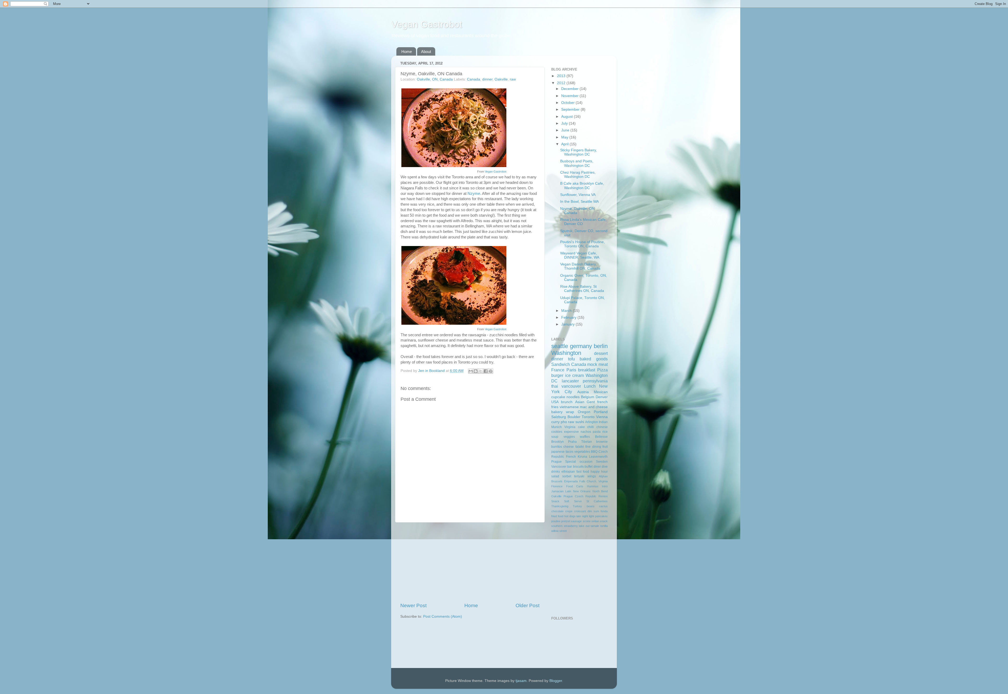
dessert (601, 353)
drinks (555, 471)
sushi (579, 422)
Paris (571, 369)
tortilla (604, 525)
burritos (556, 447)
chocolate (557, 511)
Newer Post (413, 605)
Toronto (588, 417)
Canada (473, 79)
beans (591, 506)
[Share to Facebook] (485, 371)
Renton (603, 496)
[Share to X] (480, 371)
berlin (601, 346)
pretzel (565, 521)
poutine (555, 521)
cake (581, 427)
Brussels (557, 481)
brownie (602, 442)
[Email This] (470, 371)
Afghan (603, 476)
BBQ (594, 451)
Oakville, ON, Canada (435, 79)
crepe (569, 511)
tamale (595, 525)
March (567, 311)
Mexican (601, 392)
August (567, 117)
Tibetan (586, 442)
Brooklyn (557, 442)
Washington (566, 353)
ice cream (574, 375)
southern (557, 525)
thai (554, 386)
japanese (558, 451)
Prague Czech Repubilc (580, 496)
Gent (591, 402)
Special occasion (578, 461)
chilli (590, 427)
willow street (559, 530)
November (570, 96)
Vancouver (558, 466)
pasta (597, 432)
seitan (595, 521)
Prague (556, 461)
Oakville (501, 79)
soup (554, 437)
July (565, 123)
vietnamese (569, 407)
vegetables (582, 451)
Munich (556, 427)
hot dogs (570, 516)
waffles (585, 437)
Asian (579, 402)
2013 (561, 76)
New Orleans (582, 491)
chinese (602, 427)
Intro (605, 486)
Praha (572, 442)
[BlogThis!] (475, 371)
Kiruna (582, 456)
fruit (605, 447)
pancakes (601, 516)
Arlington (591, 422)
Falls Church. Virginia (593, 481)
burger (557, 375)
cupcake (558, 397)
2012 (561, 83)
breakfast (586, 369)
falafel (579, 447)
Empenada (571, 481)
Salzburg (558, 417)
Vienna (602, 417)
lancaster (570, 380)
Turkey (577, 506)
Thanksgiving (559, 506)
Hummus (592, 486)
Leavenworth (598, 456)
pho (564, 422)
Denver (602, 397)
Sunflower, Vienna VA (578, 195)
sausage (576, 521)
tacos (569, 451)
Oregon (584, 412)
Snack (555, 501)
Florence (557, 486)
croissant (580, 511)
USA (555, 402)
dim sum (593, 511)
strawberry (571, 525)
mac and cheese (594, 407)
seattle (559, 346)
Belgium (587, 397)
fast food (582, 471)
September (571, 109)
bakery (557, 412)
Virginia (569, 427)
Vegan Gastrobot (426, 24)
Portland (601, 412)
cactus (603, 506)
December (570, 89)
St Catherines (597, 501)
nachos (586, 432)
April (565, 144)
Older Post (527, 605)
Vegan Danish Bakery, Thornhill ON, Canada (580, 266)
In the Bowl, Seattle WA (579, 202)
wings (591, 476)
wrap (570, 412)
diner (597, 466)
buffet (588, 466)
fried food (557, 516)
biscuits (578, 466)
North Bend (600, 491)
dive (605, 466)
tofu (571, 358)
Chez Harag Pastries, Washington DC (578, 174)
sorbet (566, 476)
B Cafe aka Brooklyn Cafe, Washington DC (582, 185)
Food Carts (575, 486)
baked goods (594, 358)
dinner (487, 79)
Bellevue (601, 437)
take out (584, 525)
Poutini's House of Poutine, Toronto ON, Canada (582, 244)
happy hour (599, 471)
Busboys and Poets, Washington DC (576, 163)
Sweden (602, 461)
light (591, 516)
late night (582, 516)
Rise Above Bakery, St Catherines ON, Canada (582, 289)
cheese (568, 447)
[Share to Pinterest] (490, 371)
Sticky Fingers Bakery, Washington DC (578, 152)
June (565, 130)
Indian (603, 422)
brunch (567, 402)
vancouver (571, 386)
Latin (568, 491)
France (557, 369)
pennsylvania (595, 380)
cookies (556, 432)
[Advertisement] (469, 562)
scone (587, 521)
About (426, 51)
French (571, 456)
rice (605, 432)
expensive (571, 432)
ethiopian (568, 471)
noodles (573, 397)
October (568, 103)
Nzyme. (474, 193)
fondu (604, 511)
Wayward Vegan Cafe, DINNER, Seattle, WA (579, 255)
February (569, 317)
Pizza (602, 369)
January (568, 324)
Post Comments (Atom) (442, 616)
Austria (583, 392)
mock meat (597, 364)
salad (555, 476)
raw (513, 79)
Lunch (590, 386)
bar (569, 466)
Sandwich (560, 364)
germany (581, 346)
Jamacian (557, 491)
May (565, 137)
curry (555, 422)
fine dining (593, 447)
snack (604, 521)
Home (406, 51)
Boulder (574, 417)
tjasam (521, 681)
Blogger (555, 681)
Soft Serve (572, 501)
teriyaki (579, 476)
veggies (569, 437)
